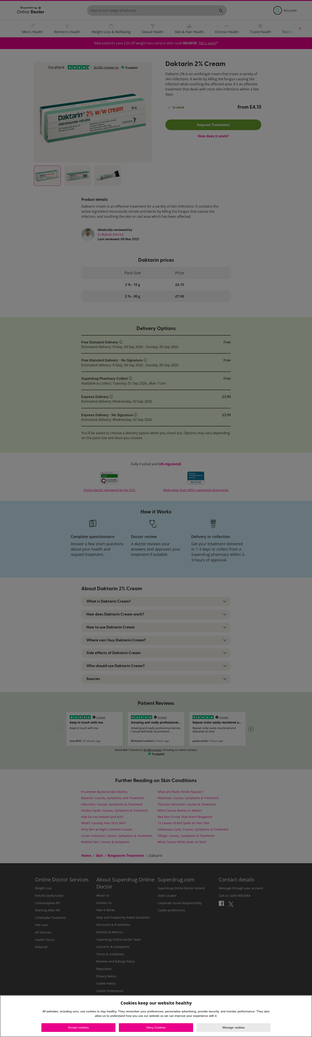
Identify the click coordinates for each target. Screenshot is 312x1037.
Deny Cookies (156, 1027)
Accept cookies (78, 1027)
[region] (156, 1016)
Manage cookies (233, 1027)
